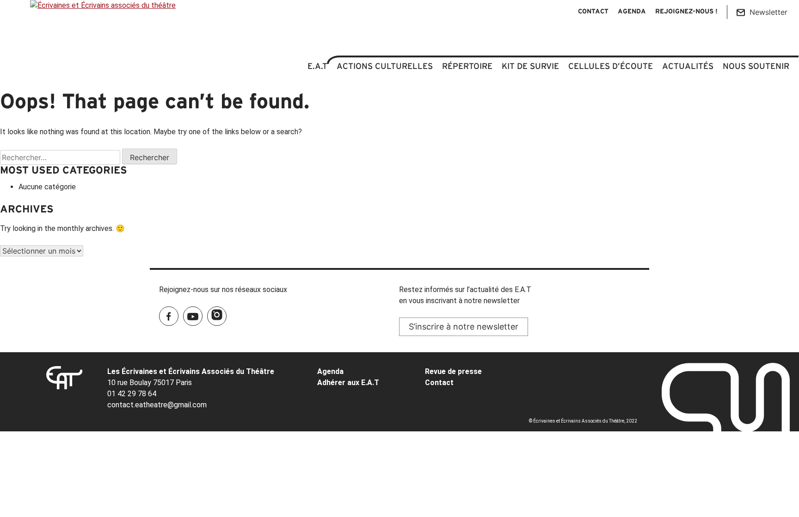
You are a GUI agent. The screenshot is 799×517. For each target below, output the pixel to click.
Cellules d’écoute (610, 66)
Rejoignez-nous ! (686, 12)
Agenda (632, 12)
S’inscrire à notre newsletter (463, 326)
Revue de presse (453, 371)
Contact (593, 12)
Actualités (687, 66)
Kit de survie (530, 66)
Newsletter (768, 12)
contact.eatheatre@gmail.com (157, 404)
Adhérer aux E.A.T (348, 382)
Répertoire (467, 66)
